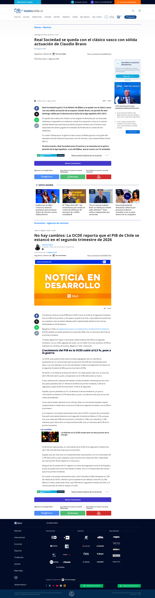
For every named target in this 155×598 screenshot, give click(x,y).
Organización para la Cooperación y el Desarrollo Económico (84, 329)
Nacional (26, 17)
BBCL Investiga (85, 17)
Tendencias (66, 17)
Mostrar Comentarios (73, 163)
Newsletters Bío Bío (81, 2)
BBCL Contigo (97, 17)
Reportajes (18, 570)
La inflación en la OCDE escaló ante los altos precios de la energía (85, 434)
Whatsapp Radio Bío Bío (130, 586)
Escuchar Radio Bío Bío (128, 2)
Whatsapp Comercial (93, 586)
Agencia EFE (52, 252)
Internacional (37, 17)
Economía (47, 17)
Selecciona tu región (25, 2)
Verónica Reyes (47, 245)
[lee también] (51, 437)
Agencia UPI (41, 49)
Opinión (75, 17)
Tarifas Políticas (20, 585)
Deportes (57, 17)
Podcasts (17, 17)
